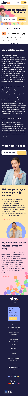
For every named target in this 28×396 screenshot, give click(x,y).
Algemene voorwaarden (14, 358)
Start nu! (13, 319)
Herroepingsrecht (14, 363)
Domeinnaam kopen (14, 332)
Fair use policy (14, 361)
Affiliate (14, 344)
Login (18, 2)
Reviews (14, 356)
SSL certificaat (14, 339)
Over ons (14, 351)
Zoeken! (22, 19)
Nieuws (14, 353)
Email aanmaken (14, 337)
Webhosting (14, 334)
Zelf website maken (14, 342)
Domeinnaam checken (14, 327)
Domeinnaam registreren (14, 330)
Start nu (23, 2)
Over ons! (4, 276)
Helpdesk (5, 219)
